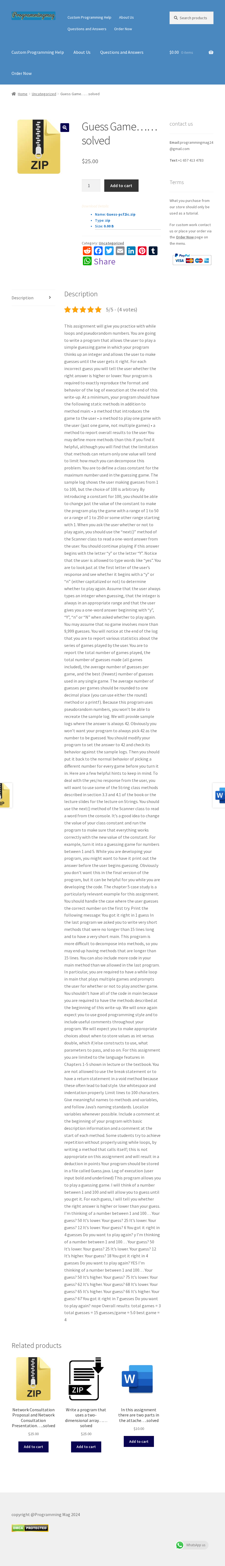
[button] (64, 127)
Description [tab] (22, 297)
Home (22, 93)
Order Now (123, 28)
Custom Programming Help (89, 17)
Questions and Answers (87, 28)
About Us (126, 17)
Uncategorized (44, 93)
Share (105, 261)
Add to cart (121, 185)
